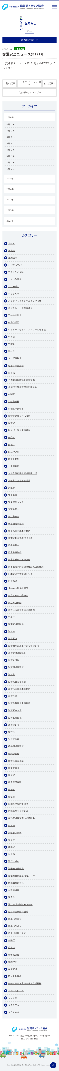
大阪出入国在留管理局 (19, 480)
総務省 (11, 789)
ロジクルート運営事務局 (20, 308)
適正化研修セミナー (18, 933)
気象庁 (11, 617)
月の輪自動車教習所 (18, 588)
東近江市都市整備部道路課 (21, 610)
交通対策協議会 (16, 365)
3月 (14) (11, 156)
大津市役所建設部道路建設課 (22, 473)
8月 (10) (11, 124)
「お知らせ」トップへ (29, 92)
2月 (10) (11, 162)
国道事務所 (13, 459)
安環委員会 (19, 49)
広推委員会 (13, 545)
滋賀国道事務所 (16, 667)
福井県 (11, 732)
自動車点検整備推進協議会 (21, 818)
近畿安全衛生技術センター (21, 875)
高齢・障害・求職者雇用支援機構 (24, 983)
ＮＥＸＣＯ (13, 1012)
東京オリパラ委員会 (18, 595)
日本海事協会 (14, 552)
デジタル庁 (13, 294)
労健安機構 (13, 401)
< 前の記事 (9, 83)
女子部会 (12, 495)
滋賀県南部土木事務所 (19, 689)
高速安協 (12, 969)
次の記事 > (49, 83)
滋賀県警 (12, 696)
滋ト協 (11, 631)
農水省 (11, 847)
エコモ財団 (13, 286)
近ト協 (11, 854)
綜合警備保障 (14, 782)
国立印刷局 (13, 452)
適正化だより (14, 926)
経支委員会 (13, 768)
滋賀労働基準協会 (17, 653)
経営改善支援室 (16, 761)
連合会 (11, 897)
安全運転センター (17, 502)
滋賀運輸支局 (14, 710)
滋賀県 (11, 674)
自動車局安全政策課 (18, 811)
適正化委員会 (14, 919)
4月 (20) (11, 150)
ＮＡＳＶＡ (13, 1005)
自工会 (11, 825)
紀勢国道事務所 (16, 746)
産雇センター (14, 725)
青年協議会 (13, 954)
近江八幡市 (13, 861)
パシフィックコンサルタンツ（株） (26, 301)
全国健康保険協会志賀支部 (21, 380)
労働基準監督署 (16, 408)
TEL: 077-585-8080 (29, 1039)
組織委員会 (13, 753)
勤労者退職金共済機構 (19, 416)
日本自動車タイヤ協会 (19, 559)
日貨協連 (12, 581)
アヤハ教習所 (14, 279)
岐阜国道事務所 (16, 523)
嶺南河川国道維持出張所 (20, 538)
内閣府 (11, 394)
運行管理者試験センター (20, 904)
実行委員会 (13, 516)
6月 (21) (11, 137)
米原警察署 (13, 739)
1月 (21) (11, 169)
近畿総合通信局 (16, 883)
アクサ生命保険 (16, 272)
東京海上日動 (14, 602)
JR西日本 (12, 258)
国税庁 (11, 444)
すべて (11, 243)
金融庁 (11, 940)
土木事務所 (13, 466)
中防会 (11, 344)
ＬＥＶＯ (12, 998)
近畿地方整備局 (16, 868)
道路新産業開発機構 (18, 911)
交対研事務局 (14, 358)
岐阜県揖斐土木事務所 (19, 531)
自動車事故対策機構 (18, 804)
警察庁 (11, 840)
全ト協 (11, 373)
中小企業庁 (13, 322)
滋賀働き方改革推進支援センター (24, 646)
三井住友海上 (14, 315)
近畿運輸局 (13, 890)
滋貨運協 (12, 638)
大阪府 (11, 487)
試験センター (14, 832)
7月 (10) (11, 131)
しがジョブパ (14, 265)
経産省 (11, 775)
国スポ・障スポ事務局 (19, 430)
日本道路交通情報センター (21, 574)
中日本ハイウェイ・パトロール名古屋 (27, 330)
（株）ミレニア (16, 990)
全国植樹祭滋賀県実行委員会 (22, 387)
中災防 (11, 337)
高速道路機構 (14, 976)
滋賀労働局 (13, 660)
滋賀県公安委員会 (17, 682)
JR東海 (11, 250)
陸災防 (11, 947)
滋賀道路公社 (14, 717)
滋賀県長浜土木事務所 (19, 703)
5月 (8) (10, 143)
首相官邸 (12, 962)
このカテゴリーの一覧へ (29, 83)
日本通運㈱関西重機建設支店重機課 (26, 566)
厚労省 (11, 423)
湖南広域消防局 (16, 624)
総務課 (11, 796)
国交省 (11, 437)
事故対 (11, 351)
